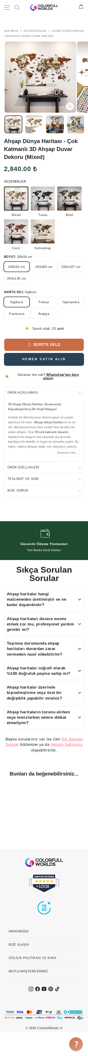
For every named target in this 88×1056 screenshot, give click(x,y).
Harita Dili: (20, 292)
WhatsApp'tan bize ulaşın (61, 376)
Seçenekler (15, 181)
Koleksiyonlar (35, 30)
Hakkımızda (19, 931)
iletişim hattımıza (66, 744)
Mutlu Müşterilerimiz (28, 971)
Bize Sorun (18, 490)
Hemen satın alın (44, 359)
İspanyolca (70, 302)
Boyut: (18, 257)
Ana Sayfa (11, 30)
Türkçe (43, 302)
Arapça (43, 314)
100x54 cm (16, 267)
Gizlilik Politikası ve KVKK (32, 958)
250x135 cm (16, 278)
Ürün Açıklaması (23, 392)
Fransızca (16, 314)
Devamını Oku (66, 452)
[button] (76, 1044)
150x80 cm (43, 267)
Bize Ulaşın (19, 944)
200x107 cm (70, 267)
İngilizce (16, 302)
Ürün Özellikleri (23, 467)
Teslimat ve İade (23, 479)
